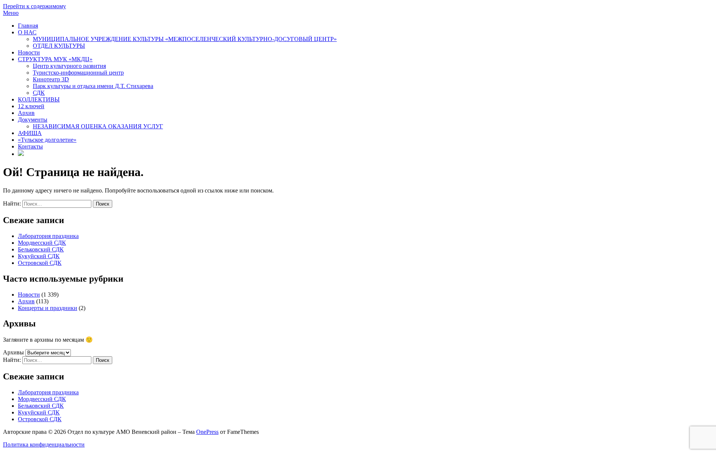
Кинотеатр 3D (51, 79)
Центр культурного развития (69, 66)
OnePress (207, 432)
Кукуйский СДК (39, 256)
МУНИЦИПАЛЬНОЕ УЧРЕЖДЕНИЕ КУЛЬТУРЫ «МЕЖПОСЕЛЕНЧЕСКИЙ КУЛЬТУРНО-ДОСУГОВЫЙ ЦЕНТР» (185, 39)
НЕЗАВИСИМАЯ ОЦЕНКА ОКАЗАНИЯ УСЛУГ (98, 126)
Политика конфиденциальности (44, 444)
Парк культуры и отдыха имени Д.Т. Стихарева (93, 86)
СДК (39, 93)
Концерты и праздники (47, 308)
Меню (11, 13)
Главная (28, 25)
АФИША (30, 133)
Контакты (30, 146)
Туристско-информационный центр (78, 72)
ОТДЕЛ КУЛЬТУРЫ (59, 46)
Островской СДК (40, 263)
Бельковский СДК (41, 249)
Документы (32, 119)
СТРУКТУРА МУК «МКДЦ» (55, 59)
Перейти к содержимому (34, 6)
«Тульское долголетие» (47, 140)
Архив (26, 113)
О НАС (27, 32)
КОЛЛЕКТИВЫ (39, 99)
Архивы (13, 352)
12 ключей (31, 106)
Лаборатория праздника (48, 236)
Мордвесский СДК (42, 242)
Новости (29, 52)
